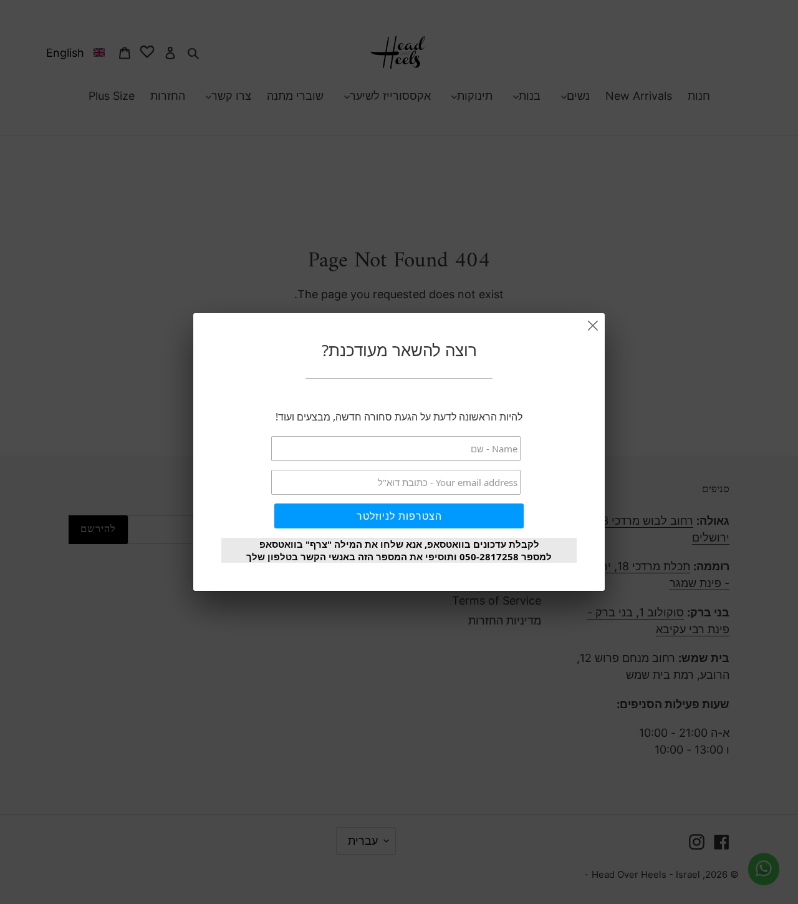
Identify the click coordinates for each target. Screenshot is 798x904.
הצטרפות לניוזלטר (399, 516)
